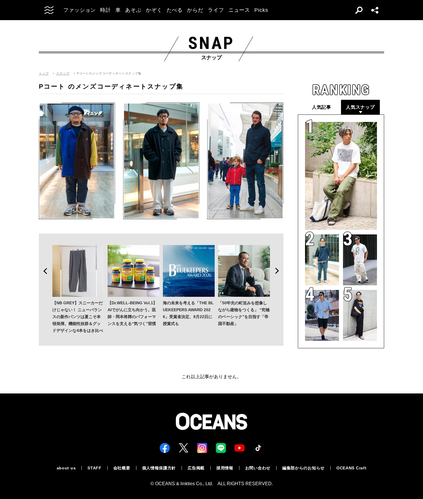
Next (279, 271)
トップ (44, 73)
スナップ (62, 73)
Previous (43, 271)
